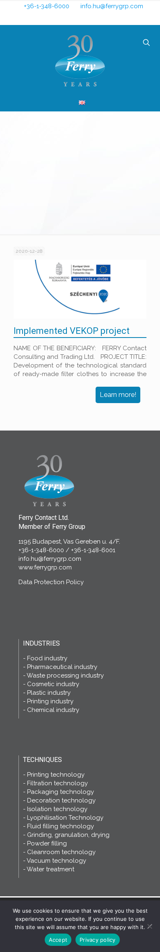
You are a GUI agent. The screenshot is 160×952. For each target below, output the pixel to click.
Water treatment (50, 869)
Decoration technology (61, 800)
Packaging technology (60, 792)
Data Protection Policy (51, 582)
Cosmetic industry (53, 684)
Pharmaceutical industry (62, 667)
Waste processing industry (65, 675)
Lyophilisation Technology (65, 817)
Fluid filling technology (60, 826)
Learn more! (118, 395)
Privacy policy (98, 939)
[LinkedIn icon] (86, 18)
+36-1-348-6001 (93, 550)
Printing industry (50, 701)
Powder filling (47, 843)
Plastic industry (49, 692)
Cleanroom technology (61, 852)
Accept (58, 939)
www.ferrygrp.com (45, 567)
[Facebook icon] (75, 18)
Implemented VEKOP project (72, 331)
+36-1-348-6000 (46, 6)
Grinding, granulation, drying (68, 835)
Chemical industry (53, 710)
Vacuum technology (56, 860)
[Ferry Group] (80, 60)
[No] (150, 926)
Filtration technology (57, 783)
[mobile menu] (11, 44)
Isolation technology (57, 809)
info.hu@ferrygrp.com (111, 6)
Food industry (47, 658)
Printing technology (56, 774)
